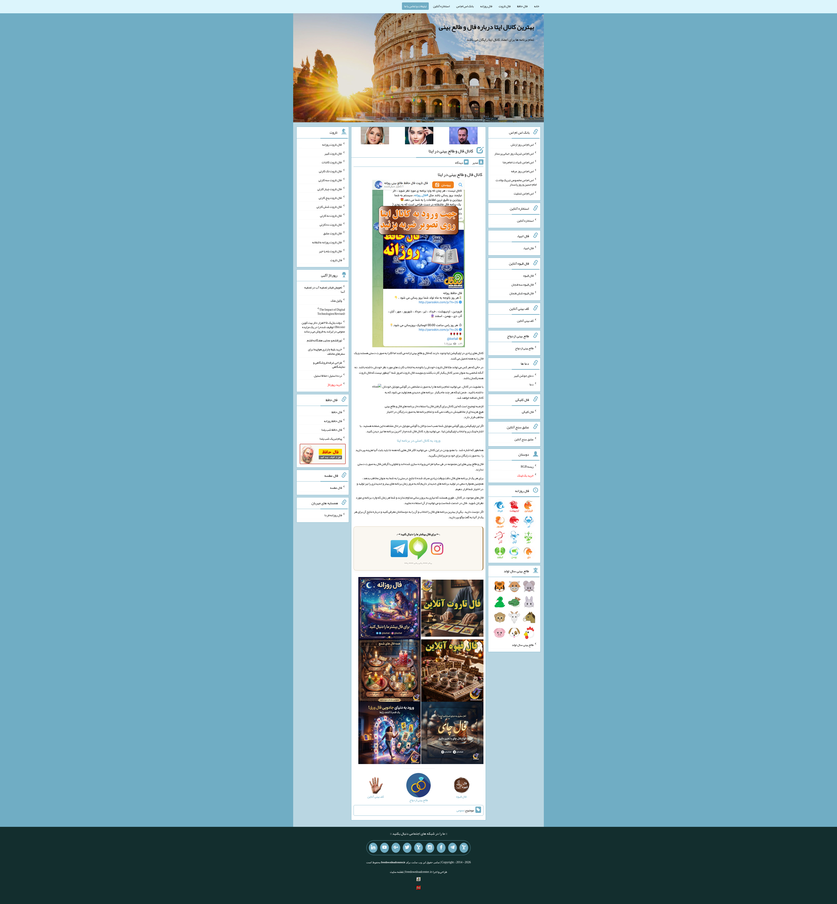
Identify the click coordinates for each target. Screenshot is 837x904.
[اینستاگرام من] (429, 848)
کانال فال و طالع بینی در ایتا (451, 150)
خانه (536, 6)
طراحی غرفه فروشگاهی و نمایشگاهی (329, 364)
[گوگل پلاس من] (395, 848)
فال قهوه (528, 275)
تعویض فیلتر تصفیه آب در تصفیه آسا (324, 289)
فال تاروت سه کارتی (330, 180)
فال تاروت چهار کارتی (329, 189)
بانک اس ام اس (465, 6)
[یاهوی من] (463, 848)
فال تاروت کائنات (332, 162)
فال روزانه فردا (333, 515)
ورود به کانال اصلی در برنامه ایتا (418, 440)
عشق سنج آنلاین (524, 439)
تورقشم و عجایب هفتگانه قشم (324, 340)
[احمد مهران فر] (463, 136)
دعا (531, 384)
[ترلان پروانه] (419, 136)
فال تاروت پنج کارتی (330, 198)
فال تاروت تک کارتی (330, 171)
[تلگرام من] (452, 848)
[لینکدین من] (373, 848)
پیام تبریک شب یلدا (331, 439)
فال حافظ (522, 6)
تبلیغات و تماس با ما (415, 6)
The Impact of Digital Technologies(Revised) (331, 311)
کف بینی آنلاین (525, 321)
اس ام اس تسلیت (524, 193)
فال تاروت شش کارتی (329, 207)
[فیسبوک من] (441, 848)
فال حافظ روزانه (333, 421)
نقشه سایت (396, 872)
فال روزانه (486, 6)
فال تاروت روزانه (332, 144)
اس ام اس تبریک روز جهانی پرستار (514, 153)
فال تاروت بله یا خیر (330, 251)
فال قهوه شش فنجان (521, 293)
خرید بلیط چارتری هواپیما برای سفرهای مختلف (326, 351)
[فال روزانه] (389, 609)
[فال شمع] (389, 671)
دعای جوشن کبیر (524, 375)
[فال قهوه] (452, 671)
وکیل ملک (336, 301)
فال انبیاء (528, 248)
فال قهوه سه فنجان (522, 284)
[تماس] (418, 848)
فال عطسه (336, 488)
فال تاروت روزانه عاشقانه (327, 242)
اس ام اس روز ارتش (522, 144)
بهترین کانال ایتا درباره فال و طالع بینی (486, 26)
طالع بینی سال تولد (523, 645)
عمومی (460, 810)
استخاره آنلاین (441, 6)
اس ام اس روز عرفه (522, 171)
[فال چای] (452, 734)
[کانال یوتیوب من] (384, 848)
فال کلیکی (528, 412)
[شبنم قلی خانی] (375, 136)
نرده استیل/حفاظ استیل (328, 376)
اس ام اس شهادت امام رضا (518, 162)
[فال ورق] (389, 734)
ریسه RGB (527, 466)
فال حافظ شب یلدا (331, 430)
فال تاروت (504, 6)
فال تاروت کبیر (333, 153)
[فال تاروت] (452, 609)
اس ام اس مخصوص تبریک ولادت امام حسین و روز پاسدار (516, 182)
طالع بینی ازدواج (524, 348)
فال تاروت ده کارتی (331, 224)
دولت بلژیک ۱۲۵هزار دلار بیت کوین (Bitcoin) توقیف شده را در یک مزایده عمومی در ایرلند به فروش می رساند (323, 327)
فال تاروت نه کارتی (331, 216)
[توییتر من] (407, 848)
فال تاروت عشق (332, 233)
